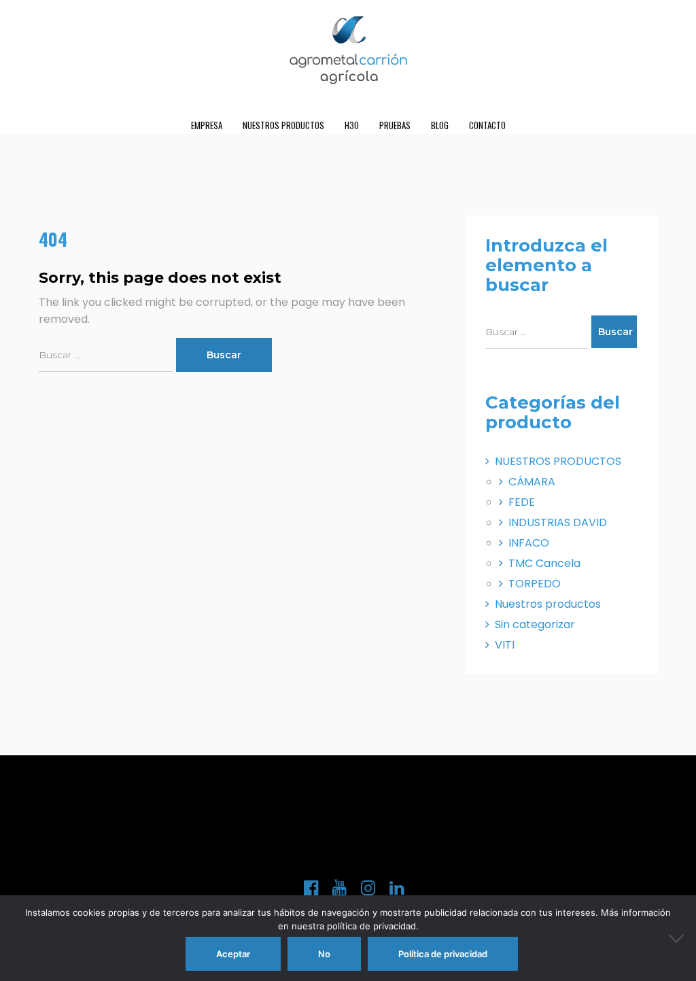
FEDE (521, 502)
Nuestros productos (548, 604)
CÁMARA (531, 481)
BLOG (440, 125)
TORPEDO (534, 583)
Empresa (206, 125)
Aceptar (233, 953)
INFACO (528, 543)
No (324, 953)
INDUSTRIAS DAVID (557, 522)
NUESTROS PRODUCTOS (283, 125)
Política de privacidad (442, 953)
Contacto (487, 125)
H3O (352, 125)
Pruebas (395, 125)
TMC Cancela (544, 563)
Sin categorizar (535, 624)
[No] (679, 938)
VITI (505, 645)
